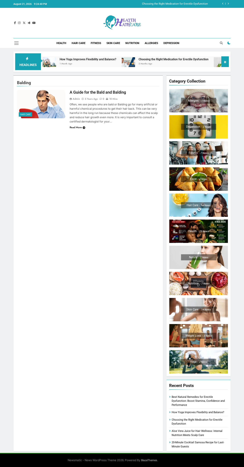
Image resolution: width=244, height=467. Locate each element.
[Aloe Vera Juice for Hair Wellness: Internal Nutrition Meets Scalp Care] (207, 64)
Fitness (96, 43)
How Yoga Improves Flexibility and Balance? (74, 59)
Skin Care (113, 43)
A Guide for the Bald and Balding (98, 92)
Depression (171, 43)
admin (76, 99)
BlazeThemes (149, 460)
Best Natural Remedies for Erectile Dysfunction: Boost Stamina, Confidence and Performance (198, 401)
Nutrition (132, 43)
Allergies (151, 43)
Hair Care (78, 43)
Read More (76, 127)
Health (61, 43)
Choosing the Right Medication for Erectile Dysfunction (175, 3)
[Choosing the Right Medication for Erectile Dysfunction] (114, 64)
